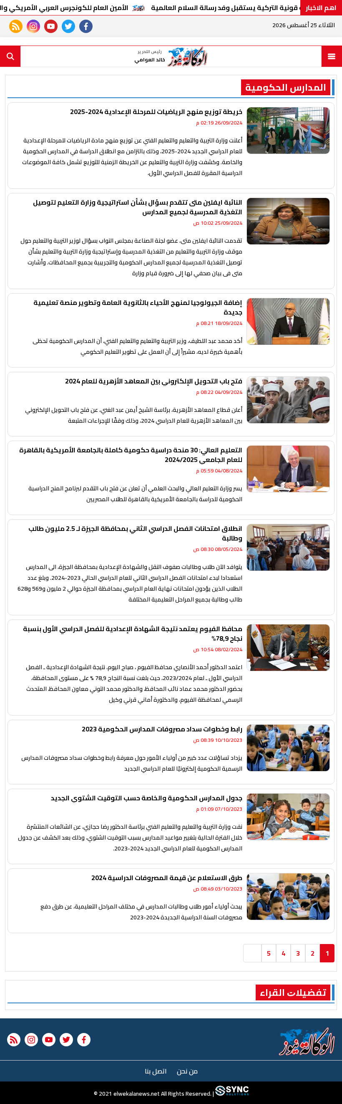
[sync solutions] (231, 1093)
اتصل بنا (156, 1071)
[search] (10, 56)
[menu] (331, 56)
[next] (252, 953)
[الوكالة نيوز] (307, 1041)
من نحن (187, 1071)
